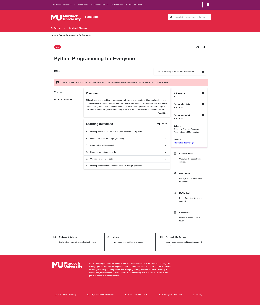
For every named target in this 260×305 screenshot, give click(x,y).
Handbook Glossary (78, 28)
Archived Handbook (137, 5)
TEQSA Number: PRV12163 (102, 294)
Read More (163, 113)
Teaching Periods (101, 5)
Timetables (118, 5)
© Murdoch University (67, 294)
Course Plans (82, 5)
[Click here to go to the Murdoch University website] (66, 18)
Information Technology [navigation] (184, 143)
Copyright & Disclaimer (172, 294)
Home (53, 35)
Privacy (199, 294)
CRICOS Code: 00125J (138, 294)
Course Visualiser (63, 5)
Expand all (162, 123)
